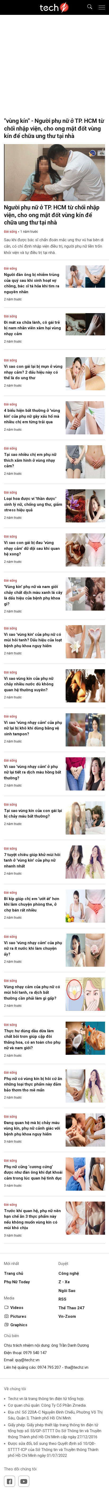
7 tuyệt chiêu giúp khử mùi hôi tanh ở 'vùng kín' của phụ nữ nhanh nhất (32, 860)
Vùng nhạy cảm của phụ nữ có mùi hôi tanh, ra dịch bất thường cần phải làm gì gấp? (32, 992)
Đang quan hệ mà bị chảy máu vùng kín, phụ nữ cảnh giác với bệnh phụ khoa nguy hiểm (32, 1128)
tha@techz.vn (76, 1367)
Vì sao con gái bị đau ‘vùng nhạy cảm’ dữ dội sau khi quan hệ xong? (32, 548)
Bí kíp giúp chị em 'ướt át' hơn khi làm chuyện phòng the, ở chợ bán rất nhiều (31, 904)
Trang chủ (13, 1273)
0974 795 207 (49, 1367)
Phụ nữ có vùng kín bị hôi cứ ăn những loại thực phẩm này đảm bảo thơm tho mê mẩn (33, 1084)
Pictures (18, 1316)
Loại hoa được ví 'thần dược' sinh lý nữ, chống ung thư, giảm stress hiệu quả (33, 504)
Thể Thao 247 (71, 1308)
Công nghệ (68, 1273)
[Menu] (102, 7)
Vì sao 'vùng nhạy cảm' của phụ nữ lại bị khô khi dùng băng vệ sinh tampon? (33, 728)
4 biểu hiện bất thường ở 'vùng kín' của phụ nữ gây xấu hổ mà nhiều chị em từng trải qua (32, 416)
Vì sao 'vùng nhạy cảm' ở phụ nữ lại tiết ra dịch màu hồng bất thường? (32, 772)
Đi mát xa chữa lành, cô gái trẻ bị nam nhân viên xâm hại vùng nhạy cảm (32, 328)
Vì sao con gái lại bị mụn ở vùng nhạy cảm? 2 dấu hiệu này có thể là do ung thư (33, 372)
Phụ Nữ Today (17, 1282)
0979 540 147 (35, 1352)
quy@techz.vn (27, 1360)
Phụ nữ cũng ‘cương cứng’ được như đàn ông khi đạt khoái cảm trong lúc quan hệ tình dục (33, 1172)
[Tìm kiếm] (86, 7)
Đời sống (10, 232)
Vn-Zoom (67, 1316)
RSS (62, 1299)
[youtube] (23, 1481)
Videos (16, 1307)
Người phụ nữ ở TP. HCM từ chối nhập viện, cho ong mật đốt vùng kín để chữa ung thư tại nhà (51, 215)
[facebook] (9, 1481)
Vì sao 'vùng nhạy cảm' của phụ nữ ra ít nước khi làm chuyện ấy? (33, 948)
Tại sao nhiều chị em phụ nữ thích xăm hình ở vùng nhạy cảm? (30, 460)
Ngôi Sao (66, 1290)
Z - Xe (64, 1282)
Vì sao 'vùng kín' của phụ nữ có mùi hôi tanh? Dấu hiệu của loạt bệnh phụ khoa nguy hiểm (33, 640)
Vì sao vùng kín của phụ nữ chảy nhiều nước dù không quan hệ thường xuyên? (28, 684)
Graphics (18, 1325)
